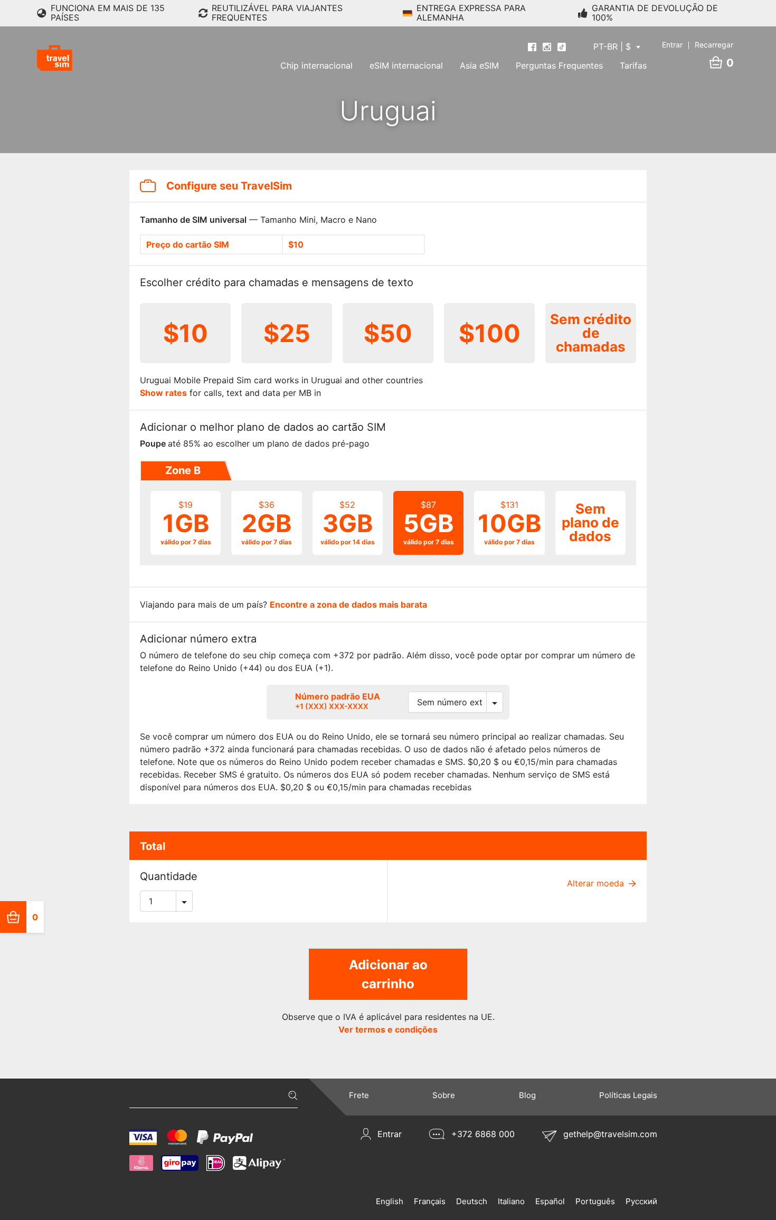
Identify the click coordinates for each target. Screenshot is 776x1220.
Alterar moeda (597, 883)
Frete (359, 1095)
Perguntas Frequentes (559, 65)
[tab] (182, 470)
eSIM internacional (406, 65)
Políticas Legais (628, 1095)
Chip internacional (316, 65)
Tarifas (633, 65)
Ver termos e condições (388, 1029)
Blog (527, 1095)
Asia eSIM (479, 65)
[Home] (54, 58)
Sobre (443, 1095)
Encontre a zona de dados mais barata (348, 604)
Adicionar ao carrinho (388, 974)
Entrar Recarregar (697, 44)
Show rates (163, 392)
